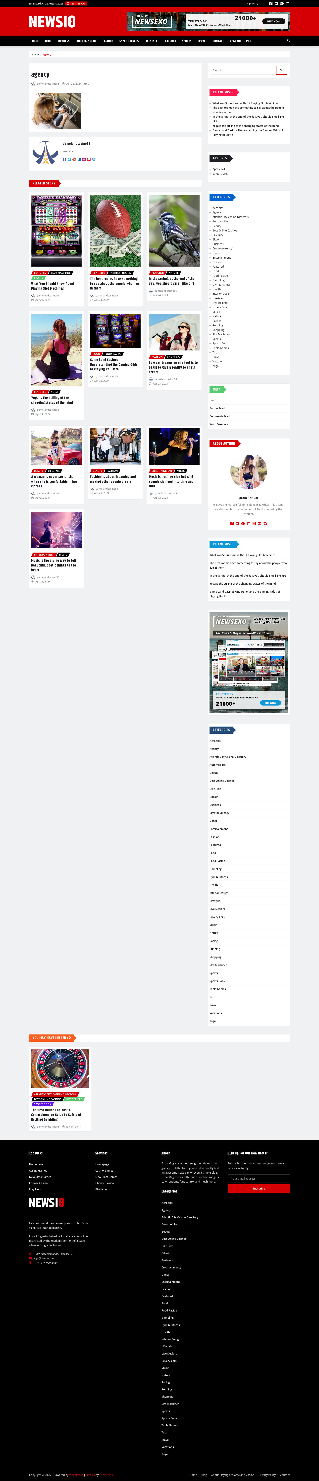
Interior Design (222, 293)
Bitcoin (217, 239)
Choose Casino (38, 1183)
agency (47, 54)
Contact (218, 41)
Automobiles (220, 221)
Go (281, 70)
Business (63, 41)
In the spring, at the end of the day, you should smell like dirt (172, 281)
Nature (217, 316)
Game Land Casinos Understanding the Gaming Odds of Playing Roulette (114, 364)
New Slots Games (40, 1177)
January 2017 (221, 173)
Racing (217, 321)
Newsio (90, 1475)
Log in (213, 400)
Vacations (219, 361)
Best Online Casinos (225, 230)
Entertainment (86, 41)
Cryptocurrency (222, 248)
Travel (202, 41)
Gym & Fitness (129, 41)
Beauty (217, 226)
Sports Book (220, 343)
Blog (48, 41)
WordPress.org (219, 424)
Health (217, 289)
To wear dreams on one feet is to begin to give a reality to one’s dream (173, 367)
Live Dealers (220, 303)
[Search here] (288, 40)
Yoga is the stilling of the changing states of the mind (52, 400)
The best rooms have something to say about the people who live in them (114, 283)
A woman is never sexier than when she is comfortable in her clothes (54, 481)
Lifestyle (151, 41)
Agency (217, 212)
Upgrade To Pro (240, 41)
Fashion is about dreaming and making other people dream (113, 479)
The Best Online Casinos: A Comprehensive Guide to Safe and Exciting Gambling (56, 1115)
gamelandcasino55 (48, 83)
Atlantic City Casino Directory (231, 217)
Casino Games (38, 1170)
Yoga (216, 366)
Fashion (108, 41)
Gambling (219, 280)
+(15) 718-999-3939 (45, 1263)
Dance (216, 253)
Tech (215, 352)
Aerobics (218, 208)
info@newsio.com (44, 1258)
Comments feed (220, 416)
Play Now (35, 1189)
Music (216, 312)
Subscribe (259, 1188)
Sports (187, 41)
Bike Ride (218, 235)
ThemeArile (106, 1475)
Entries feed (217, 408)
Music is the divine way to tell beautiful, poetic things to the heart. (53, 565)
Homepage (36, 1164)
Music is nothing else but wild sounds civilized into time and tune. (171, 481)
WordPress (76, 1475)
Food (216, 271)
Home (35, 41)
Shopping (218, 330)
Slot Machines (221, 334)
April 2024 (219, 169)
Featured (169, 41)
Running (218, 325)
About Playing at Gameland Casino (232, 1475)
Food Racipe (220, 276)
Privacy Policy (267, 1475)
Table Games (221, 348)
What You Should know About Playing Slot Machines (52, 286)
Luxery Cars (220, 307)
